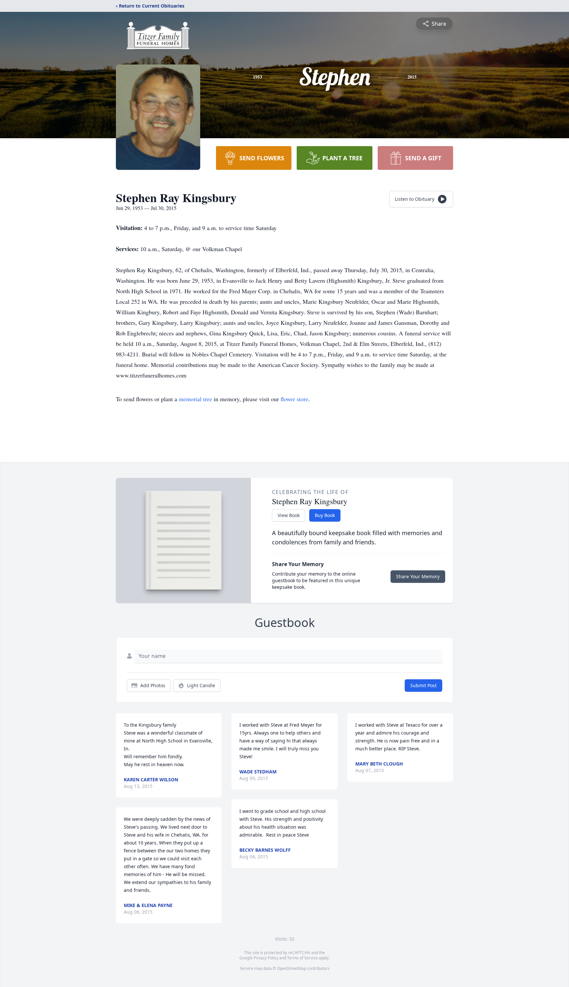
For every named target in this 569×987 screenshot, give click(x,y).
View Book (289, 515)
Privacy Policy (266, 958)
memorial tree (195, 399)
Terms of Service (302, 958)
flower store (294, 399)
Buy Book (325, 515)
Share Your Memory (418, 576)
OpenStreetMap (291, 968)
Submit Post (423, 685)
